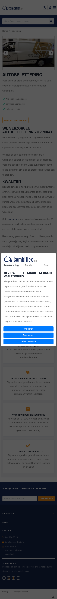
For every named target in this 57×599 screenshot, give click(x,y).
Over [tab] (46, 265)
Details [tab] (28, 265)
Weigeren (28, 329)
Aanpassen (28, 335)
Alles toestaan (28, 341)
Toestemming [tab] (11, 265)
